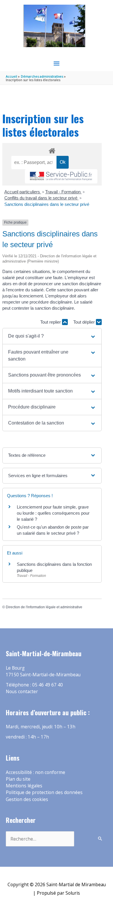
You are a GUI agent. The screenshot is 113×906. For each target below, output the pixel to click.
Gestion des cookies (27, 799)
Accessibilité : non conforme (35, 772)
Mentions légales (24, 785)
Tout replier (51, 322)
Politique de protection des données (44, 792)
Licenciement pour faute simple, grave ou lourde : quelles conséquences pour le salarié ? (53, 513)
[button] (52, 336)
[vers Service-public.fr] (61, 176)
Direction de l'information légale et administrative (44, 607)
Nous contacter (22, 691)
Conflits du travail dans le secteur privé (41, 197)
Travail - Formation (63, 191)
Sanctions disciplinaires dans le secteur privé (46, 204)
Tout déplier (84, 322)
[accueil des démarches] (52, 149)
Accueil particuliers (22, 191)
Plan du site (18, 779)
